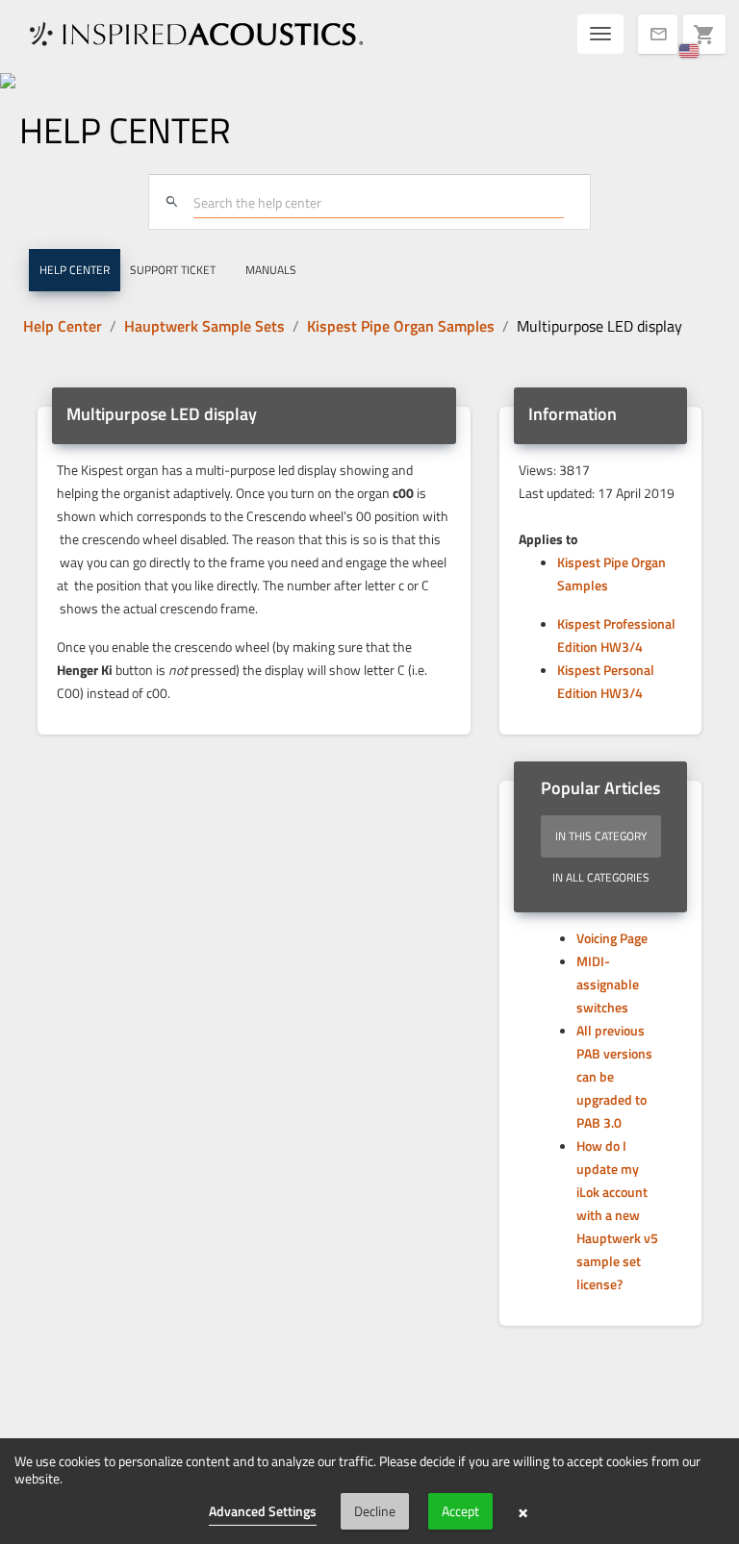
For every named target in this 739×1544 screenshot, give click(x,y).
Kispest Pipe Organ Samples (401, 325)
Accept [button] (460, 1511)
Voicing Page (612, 938)
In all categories (601, 877)
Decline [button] (374, 1511)
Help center (74, 270)
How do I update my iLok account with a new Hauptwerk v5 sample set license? (617, 1214)
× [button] (523, 1511)
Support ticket (173, 270)
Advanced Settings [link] (263, 1511)
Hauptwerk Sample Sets (204, 325)
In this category (601, 836)
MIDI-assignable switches (607, 984)
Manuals (270, 270)
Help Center (62, 325)
